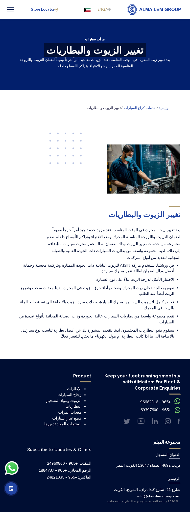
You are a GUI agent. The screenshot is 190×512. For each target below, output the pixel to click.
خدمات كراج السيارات (140, 108)
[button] (86, 9)
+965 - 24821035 (62, 477)
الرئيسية (164, 108)
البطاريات (73, 406)
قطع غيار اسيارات (66, 418)
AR (109, 9)
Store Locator (42, 9)
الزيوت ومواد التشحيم (63, 400)
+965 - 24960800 (62, 463)
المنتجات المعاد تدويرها (62, 423)
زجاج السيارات (69, 394)
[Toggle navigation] (10, 9)
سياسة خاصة (115, 501)
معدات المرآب (69, 412)
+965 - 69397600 (156, 409)
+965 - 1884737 (53, 470)
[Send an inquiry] (11, 488)
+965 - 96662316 (155, 401)
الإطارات (74, 388)
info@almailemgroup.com (158, 496)
